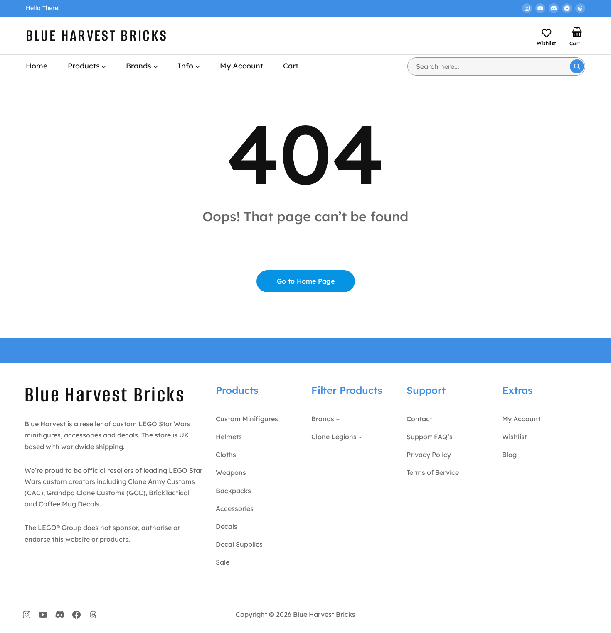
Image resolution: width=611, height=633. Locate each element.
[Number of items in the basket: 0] (577, 32)
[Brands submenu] (155, 66)
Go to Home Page (306, 281)
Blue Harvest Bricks (97, 35)
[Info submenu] (197, 66)
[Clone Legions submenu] (360, 437)
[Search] (577, 66)
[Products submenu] (103, 66)
